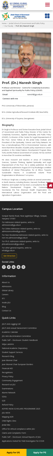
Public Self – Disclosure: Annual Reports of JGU (21, 437)
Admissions (6, 286)
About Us (6, 282)
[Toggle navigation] (47, 16)
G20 (3, 400)
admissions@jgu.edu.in (11, 225)
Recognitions (7, 372)
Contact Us (6, 310)
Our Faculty (8, 26)
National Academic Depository (14, 348)
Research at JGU (8, 384)
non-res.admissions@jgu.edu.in (15, 237)
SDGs (4, 396)
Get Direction (9, 256)
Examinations (7, 388)
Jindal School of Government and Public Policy (27, 23)
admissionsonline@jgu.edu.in (14, 231)
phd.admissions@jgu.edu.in (13, 244)
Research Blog (8, 356)
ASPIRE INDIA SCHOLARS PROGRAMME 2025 (21, 408)
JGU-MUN (6, 412)
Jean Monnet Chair (9, 360)
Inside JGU (6, 302)
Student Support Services (12, 352)
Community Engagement (12, 380)
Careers (5, 294)
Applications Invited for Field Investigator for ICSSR (23, 441)
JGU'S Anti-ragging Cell (11, 324)
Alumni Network (8, 392)
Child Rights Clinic (9, 421)
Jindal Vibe (6, 425)
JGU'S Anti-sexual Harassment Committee (19, 328)
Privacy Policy (7, 376)
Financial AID (7, 368)
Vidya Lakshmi (8, 344)
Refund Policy (7, 404)
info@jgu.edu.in (8, 250)
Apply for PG (39, 452)
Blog (4, 306)
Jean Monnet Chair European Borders (17, 364)
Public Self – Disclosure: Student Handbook (20, 340)
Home (4, 23)
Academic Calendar (10, 332)
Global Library (7, 290)
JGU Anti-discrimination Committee (16, 336)
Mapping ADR (7, 417)
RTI (3, 298)
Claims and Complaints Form (14, 433)
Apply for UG (13, 452)
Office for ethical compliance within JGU (18, 429)
